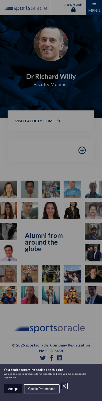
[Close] (64, 386)
